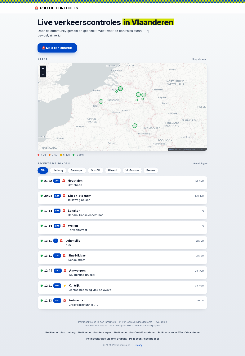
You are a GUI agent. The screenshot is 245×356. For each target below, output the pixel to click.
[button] (43, 68)
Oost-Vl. (95, 170)
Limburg (58, 170)
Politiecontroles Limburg (60, 332)
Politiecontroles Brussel (144, 338)
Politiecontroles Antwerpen (95, 332)
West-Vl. (113, 170)
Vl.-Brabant (132, 170)
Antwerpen (77, 170)
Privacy (138, 345)
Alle (43, 170)
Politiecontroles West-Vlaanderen (179, 332)
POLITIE (56, 8)
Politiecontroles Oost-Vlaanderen (134, 332)
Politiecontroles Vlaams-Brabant (106, 338)
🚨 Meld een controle (57, 47)
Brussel (150, 170)
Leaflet (174, 149)
